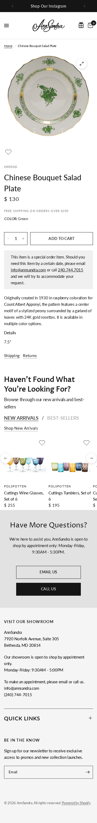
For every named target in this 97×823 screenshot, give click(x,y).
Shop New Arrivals (21, 428)
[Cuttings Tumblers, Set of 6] (69, 460)
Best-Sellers (63, 418)
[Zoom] (82, 64)
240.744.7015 (70, 269)
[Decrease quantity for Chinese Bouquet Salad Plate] (8, 238)
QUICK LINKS (22, 718)
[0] (89, 25)
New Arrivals (21, 418)
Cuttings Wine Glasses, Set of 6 (24, 495)
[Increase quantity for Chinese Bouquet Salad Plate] (23, 238)
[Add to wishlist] (8, 152)
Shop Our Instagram (49, 6)
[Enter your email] (87, 772)
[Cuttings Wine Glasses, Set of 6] (25, 460)
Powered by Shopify (76, 803)
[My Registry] (81, 25)
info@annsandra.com (28, 269)
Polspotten (15, 486)
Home (8, 46)
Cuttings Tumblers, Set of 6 (69, 495)
